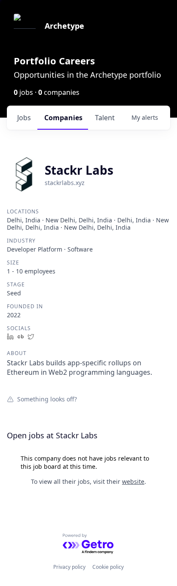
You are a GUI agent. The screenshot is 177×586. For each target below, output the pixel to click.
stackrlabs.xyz (65, 182)
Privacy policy (69, 567)
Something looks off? (47, 399)
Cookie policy (108, 567)
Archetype (64, 26)
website (133, 481)
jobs (24, 117)
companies (63, 117)
